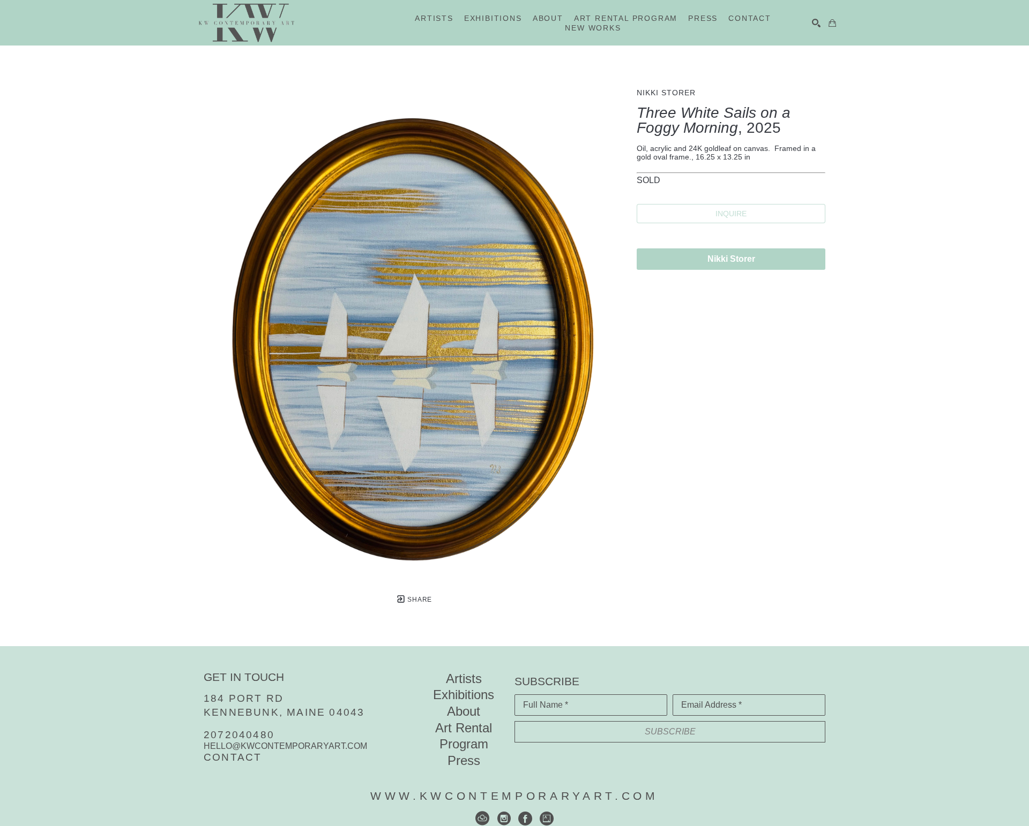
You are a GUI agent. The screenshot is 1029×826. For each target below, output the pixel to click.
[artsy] (547, 818)
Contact (233, 757)
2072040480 (239, 734)
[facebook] (525, 818)
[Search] (816, 23)
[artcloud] (482, 818)
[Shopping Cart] (832, 23)
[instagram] (504, 818)
